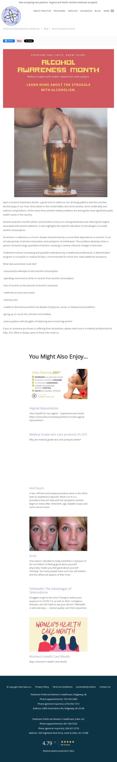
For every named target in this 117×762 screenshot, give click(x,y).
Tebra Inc (27, 687)
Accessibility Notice (86, 686)
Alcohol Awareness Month (63, 28)
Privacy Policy (42, 686)
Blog (46, 28)
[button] (112, 11)
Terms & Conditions (63, 686)
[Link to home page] (14, 16)
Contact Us (104, 686)
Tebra (71, 750)
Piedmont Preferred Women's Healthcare (21, 28)
